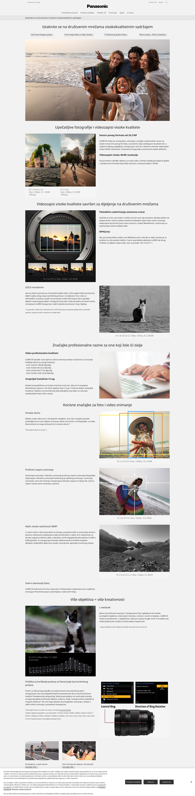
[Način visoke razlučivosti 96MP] (134, 551)
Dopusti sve (167, 782)
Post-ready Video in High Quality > (79, 34)
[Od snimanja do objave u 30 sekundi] (79, 750)
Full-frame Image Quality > (42, 34)
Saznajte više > (31, 767)
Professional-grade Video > (116, 34)
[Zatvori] (191, 781)
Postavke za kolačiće (133, 782)
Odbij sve (150, 782)
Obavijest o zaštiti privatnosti (21, 789)
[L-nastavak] (60, 641)
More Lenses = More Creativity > (153, 34)
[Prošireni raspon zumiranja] (134, 494)
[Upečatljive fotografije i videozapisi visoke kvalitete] (60, 166)
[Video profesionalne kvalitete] (134, 375)
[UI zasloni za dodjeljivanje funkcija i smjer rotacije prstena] (134, 709)
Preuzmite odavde (65, 710)
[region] (97, 782)
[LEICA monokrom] (134, 312)
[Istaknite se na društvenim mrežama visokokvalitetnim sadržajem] (97, 80)
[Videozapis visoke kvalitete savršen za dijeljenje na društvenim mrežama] (60, 246)
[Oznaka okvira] (134, 437)
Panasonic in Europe (34, 2)
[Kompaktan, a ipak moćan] (42, 750)
